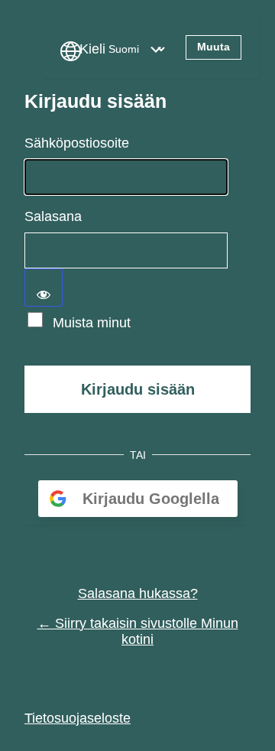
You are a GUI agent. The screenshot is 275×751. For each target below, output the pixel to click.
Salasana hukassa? (138, 593)
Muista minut (92, 322)
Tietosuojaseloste (77, 718)
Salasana (53, 216)
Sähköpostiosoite (76, 143)
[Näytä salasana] (43, 287)
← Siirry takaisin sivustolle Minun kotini (137, 631)
